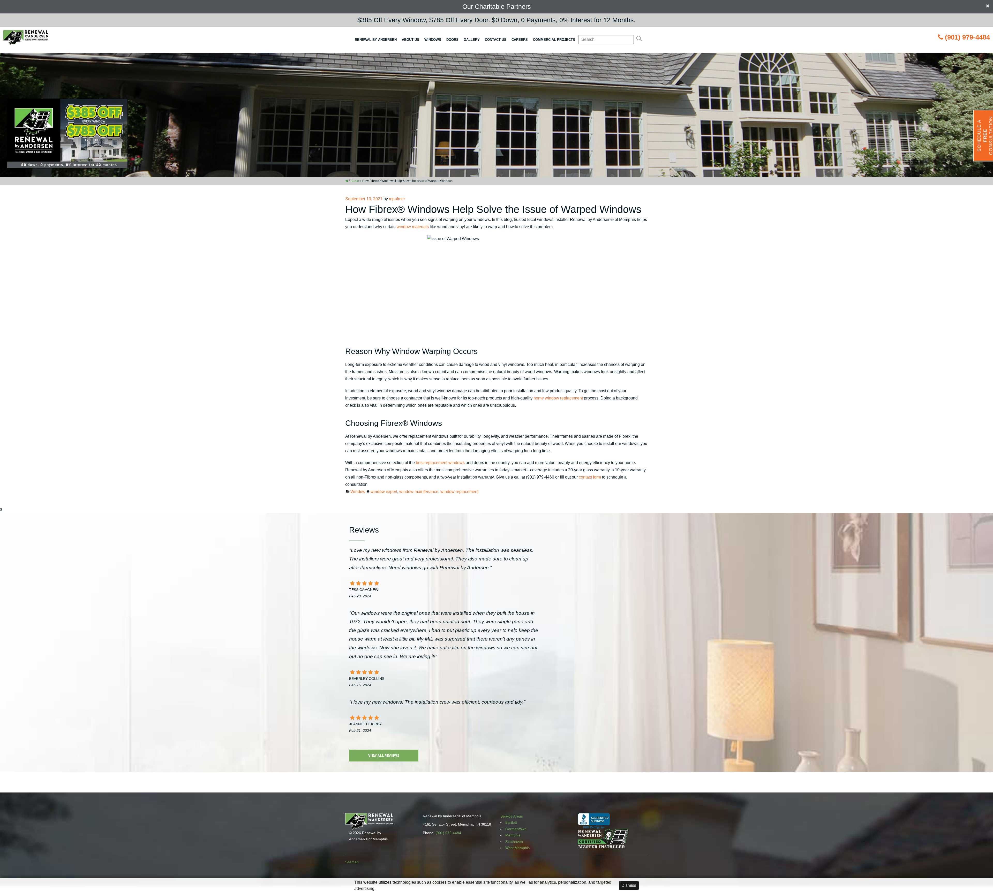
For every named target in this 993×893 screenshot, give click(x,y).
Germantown (515, 829)
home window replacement (558, 398)
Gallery (472, 40)
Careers (519, 40)
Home (354, 181)
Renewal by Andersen (376, 40)
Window (357, 491)
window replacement (459, 491)
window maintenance (418, 491)
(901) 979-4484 (967, 37)
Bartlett (511, 822)
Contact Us (495, 40)
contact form (590, 477)
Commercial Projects (554, 40)
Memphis (512, 835)
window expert (384, 491)
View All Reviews (383, 755)
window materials (413, 227)
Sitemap (352, 862)
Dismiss (628, 885)
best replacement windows (440, 462)
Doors (452, 40)
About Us (410, 40)
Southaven (514, 842)
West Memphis (517, 848)
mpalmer (397, 199)
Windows (432, 40)
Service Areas (511, 816)
